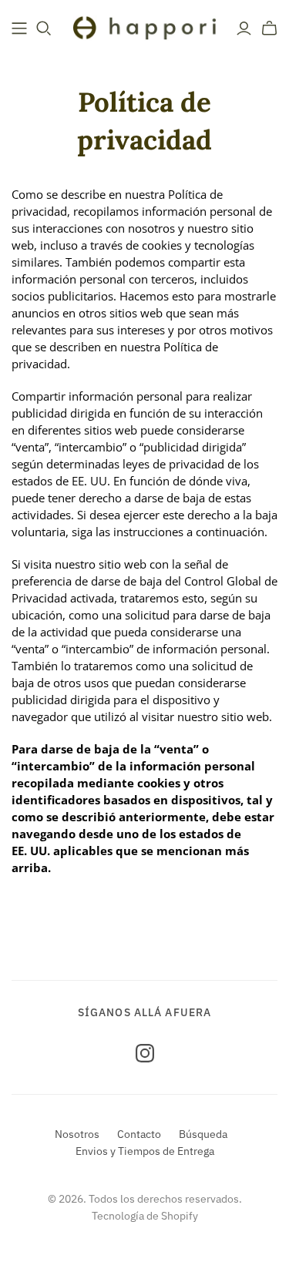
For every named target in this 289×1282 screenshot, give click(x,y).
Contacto (139, 1134)
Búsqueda (203, 1134)
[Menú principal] (19, 28)
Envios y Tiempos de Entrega (145, 1151)
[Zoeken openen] (44, 28)
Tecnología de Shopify (145, 1216)
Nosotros (77, 1134)
